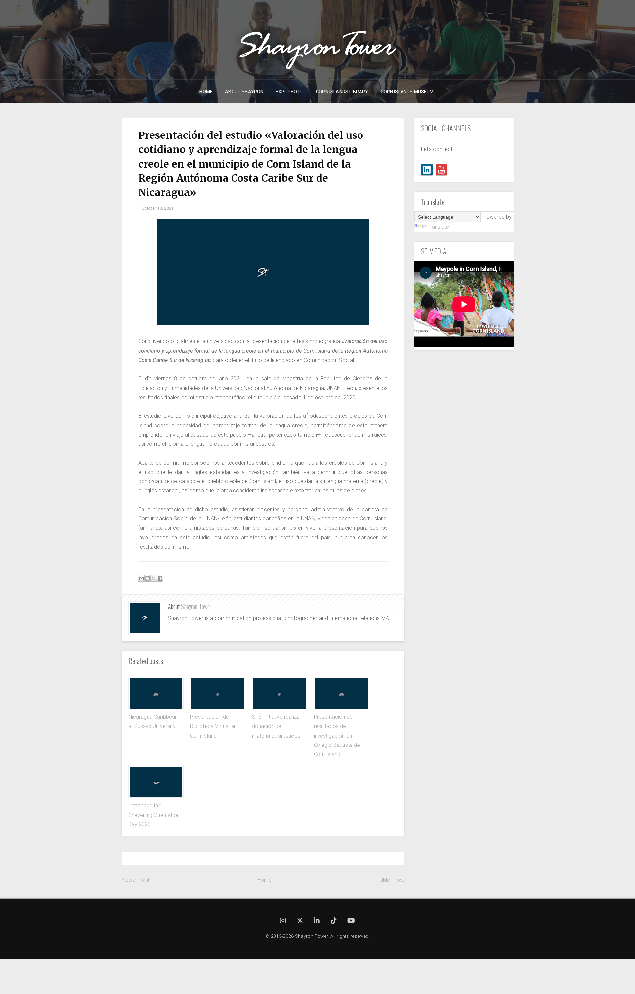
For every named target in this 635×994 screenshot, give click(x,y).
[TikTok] (334, 921)
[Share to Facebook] (160, 578)
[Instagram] (283, 921)
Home (264, 880)
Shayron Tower (196, 606)
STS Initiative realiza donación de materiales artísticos (276, 726)
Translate (438, 227)
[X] (300, 921)
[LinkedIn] (317, 921)
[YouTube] (441, 169)
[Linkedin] (427, 169)
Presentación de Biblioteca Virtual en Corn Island (213, 726)
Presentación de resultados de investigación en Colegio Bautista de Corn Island (337, 735)
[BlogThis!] (147, 578)
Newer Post (136, 880)
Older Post (391, 880)
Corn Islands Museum (407, 91)
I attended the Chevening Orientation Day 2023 (154, 814)
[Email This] (141, 578)
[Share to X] (153, 578)
